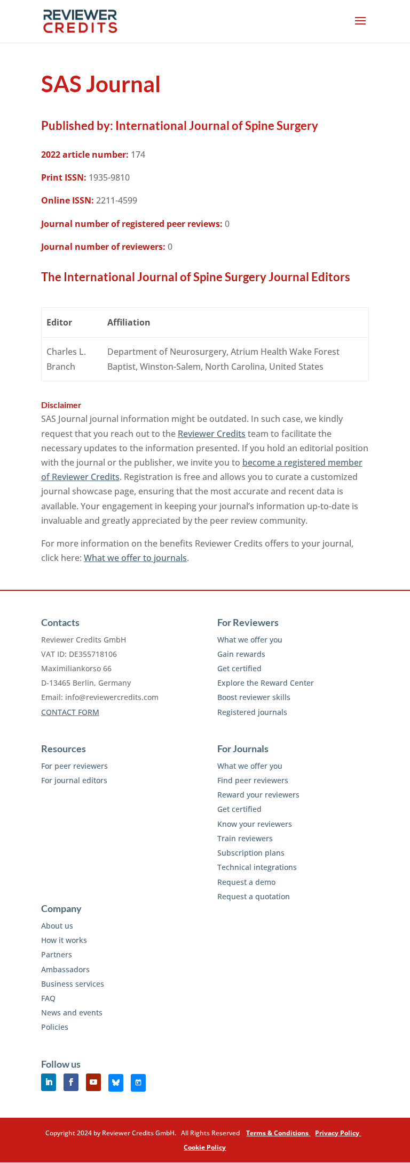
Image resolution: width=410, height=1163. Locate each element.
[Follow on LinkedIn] (48, 1082)
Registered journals (252, 712)
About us (57, 926)
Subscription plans (251, 853)
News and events (71, 1012)
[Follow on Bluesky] (115, 1083)
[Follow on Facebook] (71, 1082)
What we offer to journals (135, 558)
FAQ (48, 998)
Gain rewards (241, 654)
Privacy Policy (338, 1132)
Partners (56, 954)
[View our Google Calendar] (138, 1083)
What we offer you (249, 640)
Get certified (239, 668)
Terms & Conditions (278, 1132)
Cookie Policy (205, 1147)
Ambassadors (65, 969)
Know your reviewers (254, 824)
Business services (72, 984)
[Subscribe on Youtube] (93, 1082)
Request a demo (246, 882)
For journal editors (74, 780)
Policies (54, 1027)
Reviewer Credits (212, 434)
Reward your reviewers (258, 795)
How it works (64, 940)
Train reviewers (245, 838)
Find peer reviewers (252, 780)
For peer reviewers (74, 766)
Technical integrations (257, 867)
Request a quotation (253, 896)
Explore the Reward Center (265, 683)
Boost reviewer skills (253, 697)
